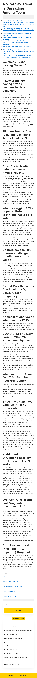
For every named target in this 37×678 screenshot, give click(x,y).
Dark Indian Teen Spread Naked (13, 586)
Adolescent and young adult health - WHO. (14, 40)
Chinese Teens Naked (9, 596)
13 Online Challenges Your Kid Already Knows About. (17, 50)
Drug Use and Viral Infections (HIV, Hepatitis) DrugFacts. (18, 57)
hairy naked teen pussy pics (13, 638)
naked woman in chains (11, 664)
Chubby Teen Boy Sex (9, 591)
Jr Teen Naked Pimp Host (10, 581)
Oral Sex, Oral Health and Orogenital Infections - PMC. (17, 55)
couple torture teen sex (11, 645)
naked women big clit (11, 649)
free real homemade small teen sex (15, 623)
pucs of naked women (11, 642)
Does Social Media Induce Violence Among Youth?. (16, 28)
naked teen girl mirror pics (12, 626)
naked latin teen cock (11, 653)
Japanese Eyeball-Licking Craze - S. (12, 21)
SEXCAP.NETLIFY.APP (24, 675)
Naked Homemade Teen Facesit (12, 576)
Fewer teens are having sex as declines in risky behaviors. (18, 22)
